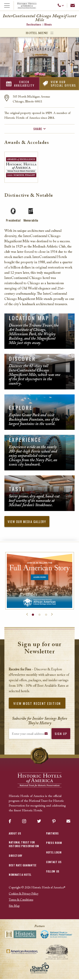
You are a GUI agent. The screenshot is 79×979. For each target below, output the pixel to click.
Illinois (48, 24)
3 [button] (46, 615)
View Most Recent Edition (37, 703)
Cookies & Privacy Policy (23, 893)
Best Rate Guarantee (22, 865)
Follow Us (52, 871)
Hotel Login (53, 852)
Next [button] (52, 614)
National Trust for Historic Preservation (24, 844)
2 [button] (39, 615)
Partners (52, 833)
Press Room (54, 843)
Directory (15, 855)
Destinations (34, 24)
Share (37, 129)
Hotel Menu (37, 33)
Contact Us (54, 862)
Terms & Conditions (21, 899)
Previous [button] (27, 614)
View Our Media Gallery (27, 521)
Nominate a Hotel (20, 874)
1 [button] (33, 615)
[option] (39, 580)
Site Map (14, 906)
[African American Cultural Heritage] (39, 580)
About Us (15, 833)
